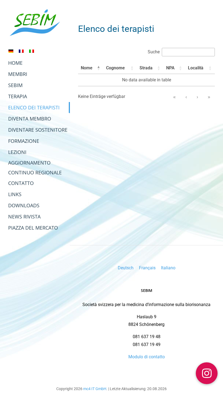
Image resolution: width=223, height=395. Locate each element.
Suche (154, 51)
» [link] (209, 97)
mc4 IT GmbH (94, 389)
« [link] (174, 97)
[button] (98, 68)
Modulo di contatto (146, 356)
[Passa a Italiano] (31, 51)
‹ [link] (186, 97)
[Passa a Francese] (21, 51)
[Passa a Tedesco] (11, 51)
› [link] (197, 97)
